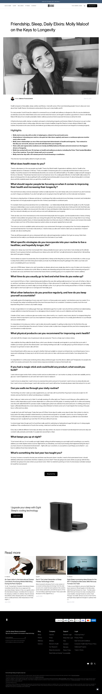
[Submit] (25, 637)
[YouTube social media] (88, 663)
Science (34, 5)
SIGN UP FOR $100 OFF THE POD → (51, 1)
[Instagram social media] (91, 663)
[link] (51, 5)
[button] (77, 5)
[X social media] (95, 663)
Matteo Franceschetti (26, 98)
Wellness (20, 5)
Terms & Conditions (75, 675)
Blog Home (8, 5)
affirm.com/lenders (62, 678)
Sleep (14, 5)
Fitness (27, 5)
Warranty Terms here (39, 677)
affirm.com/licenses (76, 679)
